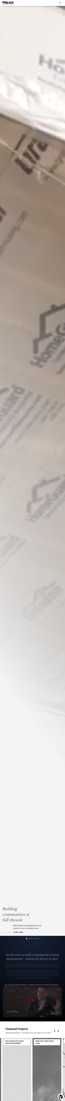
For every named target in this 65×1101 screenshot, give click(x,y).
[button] (60, 3)
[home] (29, 3)
